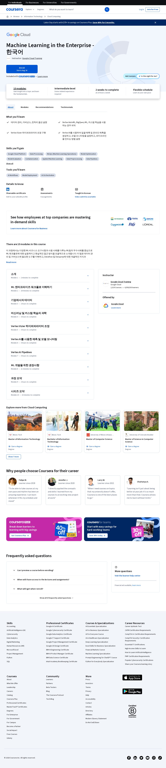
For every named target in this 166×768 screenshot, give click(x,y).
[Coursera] (14, 9)
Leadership (11, 687)
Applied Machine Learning (52, 159)
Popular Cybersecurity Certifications (139, 660)
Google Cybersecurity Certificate (59, 630)
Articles (89, 707)
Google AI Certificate (54, 626)
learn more (136, 585)
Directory (89, 711)
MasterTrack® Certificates (17, 707)
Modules (24, 107)
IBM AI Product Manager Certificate (59, 653)
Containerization (31, 159)
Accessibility (90, 699)
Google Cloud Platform (17, 154)
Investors (89, 683)
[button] (40, 9)
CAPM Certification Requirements (138, 630)
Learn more (42, 76)
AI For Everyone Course (95, 634)
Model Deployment (29, 175)
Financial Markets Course (95, 650)
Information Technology (33, 16)
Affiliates (89, 714)
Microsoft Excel (12, 650)
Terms (88, 687)
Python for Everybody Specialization (100, 661)
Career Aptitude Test (133, 626)
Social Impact (12, 730)
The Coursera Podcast (55, 695)
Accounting (11, 626)
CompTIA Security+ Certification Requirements (137, 639)
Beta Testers (51, 687)
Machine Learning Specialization (98, 653)
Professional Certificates (16, 703)
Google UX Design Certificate (57, 646)
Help (87, 695)
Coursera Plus (12, 699)
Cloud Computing (54, 16)
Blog (48, 691)
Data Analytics (12, 638)
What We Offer (12, 683)
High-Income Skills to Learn (135, 648)
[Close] (155, 22)
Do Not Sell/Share (92, 722)
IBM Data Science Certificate (57, 657)
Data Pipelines (92, 159)
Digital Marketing (13, 642)
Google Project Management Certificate (61, 642)
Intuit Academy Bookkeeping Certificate (61, 661)
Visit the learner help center (127, 575)
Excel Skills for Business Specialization (100, 646)
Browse (16, 16)
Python (9, 657)
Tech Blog (50, 699)
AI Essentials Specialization (96, 626)
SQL (8, 661)
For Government (13, 718)
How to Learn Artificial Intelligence (138, 652)
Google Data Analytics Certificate (59, 634)
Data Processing (36, 154)
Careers (10, 691)
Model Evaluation (14, 159)
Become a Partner (14, 726)
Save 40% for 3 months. (104, 22)
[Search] (107, 9)
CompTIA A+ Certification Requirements (140, 634)
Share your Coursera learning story (138, 664)
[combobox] (73, 9)
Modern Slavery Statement (96, 718)
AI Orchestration (48, 175)
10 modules (19, 88)
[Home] (7, 16)
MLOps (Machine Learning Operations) (61, 154)
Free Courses (12, 734)
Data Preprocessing (74, 159)
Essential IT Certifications (135, 644)
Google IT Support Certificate (57, 638)
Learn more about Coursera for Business (29, 228)
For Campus (11, 722)
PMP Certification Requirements (137, 656)
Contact (89, 703)
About (10, 107)
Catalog (10, 695)
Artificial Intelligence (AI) (16, 630)
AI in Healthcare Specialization (97, 638)
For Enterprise (12, 714)
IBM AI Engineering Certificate (57, 650)
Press (88, 679)
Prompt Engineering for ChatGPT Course (101, 657)
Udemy (9, 738)
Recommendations (44, 107)
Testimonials (67, 107)
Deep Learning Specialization (97, 642)
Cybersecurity (12, 634)
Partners (49, 683)
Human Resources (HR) (15, 646)
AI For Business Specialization (97, 630)
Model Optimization (88, 154)
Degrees (10, 711)
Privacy (88, 691)
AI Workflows (13, 175)
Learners (49, 679)
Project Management (15, 653)
